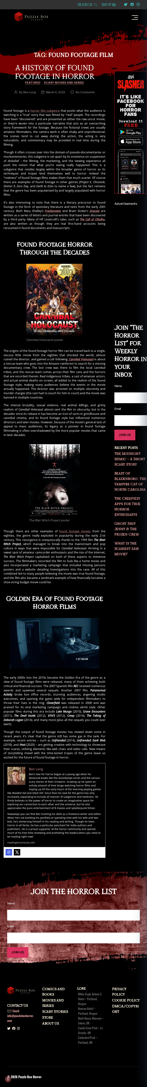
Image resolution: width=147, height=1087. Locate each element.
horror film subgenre (45, 111)
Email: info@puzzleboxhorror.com (20, 1016)
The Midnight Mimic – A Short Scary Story (129, 459)
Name (11, 903)
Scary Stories (55, 1011)
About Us (50, 1023)
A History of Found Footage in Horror (54, 72)
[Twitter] (17, 852)
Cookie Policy (126, 1000)
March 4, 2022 (55, 92)
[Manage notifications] (8, 1079)
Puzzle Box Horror (29, 1076)
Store (47, 1017)
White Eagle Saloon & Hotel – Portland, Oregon (90, 999)
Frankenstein (53, 211)
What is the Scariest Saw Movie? (126, 549)
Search (85, 5)
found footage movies (75, 531)
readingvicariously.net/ (21, 842)
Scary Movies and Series (64, 82)
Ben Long (29, 92)
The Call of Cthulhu (92, 219)
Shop (106, 4)
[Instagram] (9, 852)
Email (10, 926)
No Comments (85, 92)
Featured (32, 82)
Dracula (94, 211)
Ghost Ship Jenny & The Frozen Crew (126, 529)
